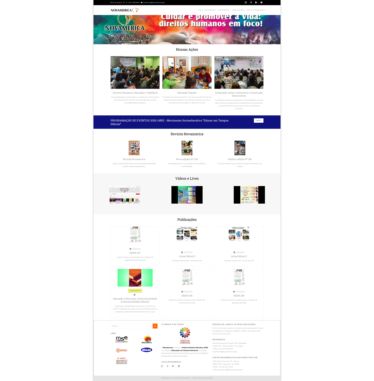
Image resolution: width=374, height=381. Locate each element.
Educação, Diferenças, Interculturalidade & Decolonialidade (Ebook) (135, 300)
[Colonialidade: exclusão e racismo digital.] (249, 195)
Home (200, 10)
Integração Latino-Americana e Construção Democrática (239, 94)
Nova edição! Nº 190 (187, 159)
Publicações (238, 10)
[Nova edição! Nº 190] (187, 148)
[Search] (155, 326)
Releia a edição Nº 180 (240, 159)
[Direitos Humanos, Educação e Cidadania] (135, 72)
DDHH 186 (187, 295)
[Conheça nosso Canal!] (125, 195)
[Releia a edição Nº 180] (239, 148)
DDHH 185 (238, 295)
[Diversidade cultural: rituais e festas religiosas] (187, 195)
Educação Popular (187, 92)
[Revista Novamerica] (134, 148)
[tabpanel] (187, 29)
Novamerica (209, 10)
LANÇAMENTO (135, 291)
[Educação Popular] (186, 72)
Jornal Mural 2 (239, 256)
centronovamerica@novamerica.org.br (228, 370)
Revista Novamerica (256, 10)
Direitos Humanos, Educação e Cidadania (135, 92)
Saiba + (259, 120)
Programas (224, 10)
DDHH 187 (135, 252)
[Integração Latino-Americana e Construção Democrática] (238, 72)
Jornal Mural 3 (187, 256)
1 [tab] (187, 41)
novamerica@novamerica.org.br (154, 2)
